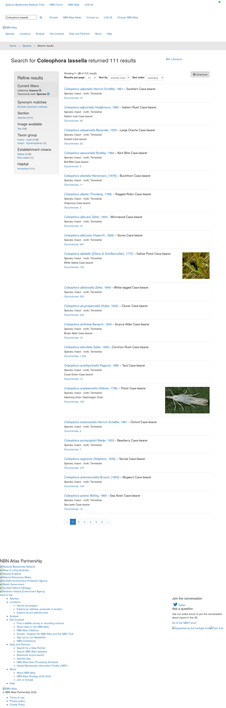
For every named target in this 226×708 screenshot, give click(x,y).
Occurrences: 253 (74, 296)
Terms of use (17, 697)
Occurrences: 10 (73, 98)
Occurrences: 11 (73, 184)
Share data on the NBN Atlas (33, 626)
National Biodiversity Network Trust (24, 4)
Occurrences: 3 (72, 166)
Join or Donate (25, 679)
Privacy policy (17, 701)
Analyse (40, 33)
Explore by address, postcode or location (39, 609)
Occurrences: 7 (72, 449)
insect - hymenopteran (30, 143)
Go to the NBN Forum (184, 623)
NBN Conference (26, 641)
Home (13, 45)
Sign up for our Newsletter (31, 637)
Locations (25, 33)
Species (9, 33)
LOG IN (89, 4)
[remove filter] (40, 90)
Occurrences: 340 (74, 315)
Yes (19, 128)
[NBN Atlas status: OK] (219, 2)
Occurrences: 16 (73, 509)
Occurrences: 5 (72, 207)
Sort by (103, 77)
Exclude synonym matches (32, 106)
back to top (6, 595)
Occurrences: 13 (73, 379)
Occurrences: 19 (73, 337)
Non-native (23, 157)
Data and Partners (79, 33)
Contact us (93, 17)
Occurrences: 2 (72, 431)
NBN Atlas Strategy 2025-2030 (34, 676)
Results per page (74, 77)
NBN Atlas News (72, 17)
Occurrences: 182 (74, 267)
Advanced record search (30, 655)
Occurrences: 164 (74, 486)
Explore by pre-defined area (32, 612)
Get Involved (57, 33)
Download (201, 74)
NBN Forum (56, 4)
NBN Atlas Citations (27, 630)
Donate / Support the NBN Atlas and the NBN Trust (45, 634)
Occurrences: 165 (74, 401)
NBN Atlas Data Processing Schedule (37, 662)
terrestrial (23, 168)
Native (21, 154)
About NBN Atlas (26, 672)
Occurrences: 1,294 (75, 356)
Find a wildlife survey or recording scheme (40, 623)
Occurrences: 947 (74, 244)
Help (109, 33)
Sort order (138, 77)
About (98, 33)
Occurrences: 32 (73, 143)
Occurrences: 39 (73, 120)
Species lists (24, 658)
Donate (54, 17)
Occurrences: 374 (74, 467)
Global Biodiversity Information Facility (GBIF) (42, 665)
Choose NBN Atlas (127, 17)
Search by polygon (27, 605)
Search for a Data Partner (31, 648)
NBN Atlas (73, 4)
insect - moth (25, 139)
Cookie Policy (17, 704)
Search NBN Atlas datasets (32, 651)
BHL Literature (174, 59)
